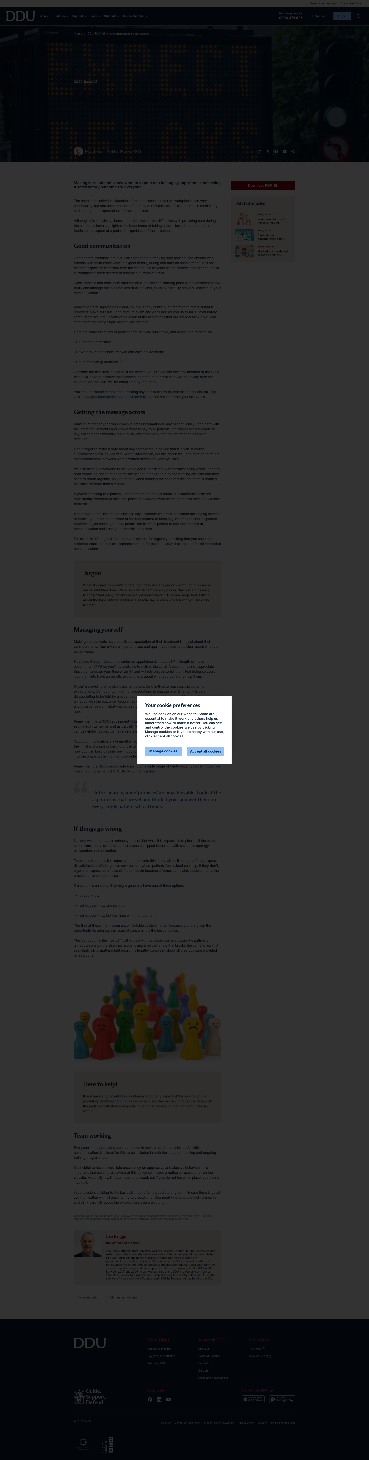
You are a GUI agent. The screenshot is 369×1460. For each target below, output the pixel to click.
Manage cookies (163, 751)
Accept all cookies (205, 751)
